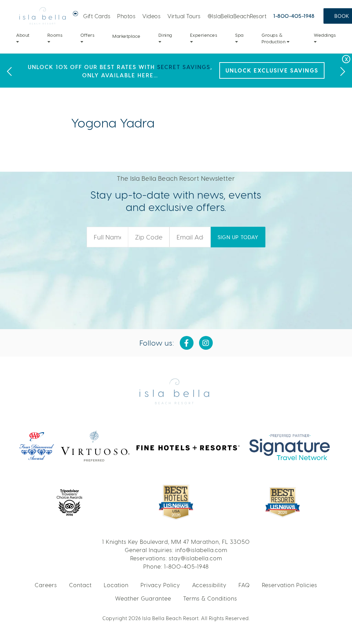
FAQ (244, 585)
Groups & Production (274, 38)
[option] (176, 70)
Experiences (204, 34)
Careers (46, 585)
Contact (80, 585)
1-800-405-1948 (293, 16)
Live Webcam (75, 13)
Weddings (325, 34)
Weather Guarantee (143, 598)
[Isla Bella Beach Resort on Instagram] (206, 343)
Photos (126, 16)
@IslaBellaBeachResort (237, 16)
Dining (165, 34)
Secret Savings (183, 67)
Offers (87, 34)
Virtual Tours (184, 16)
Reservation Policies (289, 585)
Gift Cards (96, 16)
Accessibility (209, 585)
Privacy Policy (160, 585)
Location (116, 585)
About (23, 34)
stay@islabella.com (195, 558)
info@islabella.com (201, 550)
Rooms (55, 34)
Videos (151, 16)
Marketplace (126, 35)
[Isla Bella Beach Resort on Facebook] (187, 343)
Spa (239, 34)
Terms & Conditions (210, 598)
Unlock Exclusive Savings (272, 70)
